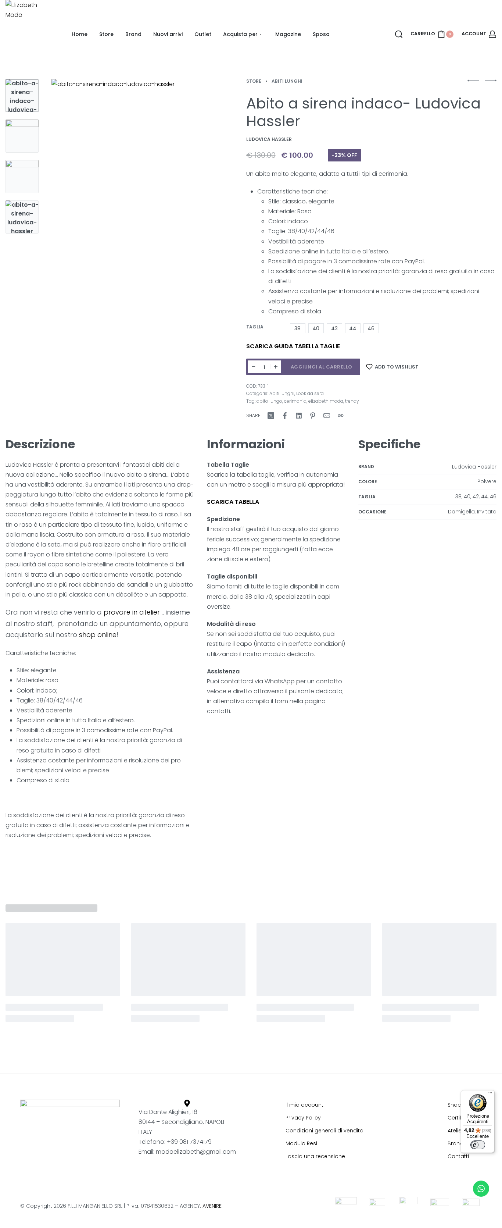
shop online (97, 634)
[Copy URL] (340, 415)
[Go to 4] (22, 217)
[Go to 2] (22, 136)
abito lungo (269, 401)
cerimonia (295, 401)
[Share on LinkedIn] (298, 415)
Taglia (254, 327)
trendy (352, 401)
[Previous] (66, 178)
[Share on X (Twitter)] (271, 415)
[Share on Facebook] (285, 415)
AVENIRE (212, 1206)
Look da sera (310, 393)
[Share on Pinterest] (312, 415)
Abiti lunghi (287, 81)
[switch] (477, 1144)
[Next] (192, 178)
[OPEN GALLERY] (129, 178)
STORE (253, 81)
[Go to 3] (22, 176)
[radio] (297, 328)
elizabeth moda (325, 401)
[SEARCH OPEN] (399, 34)
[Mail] (326, 415)
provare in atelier (131, 612)
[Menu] (490, 1094)
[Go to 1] (22, 95)
